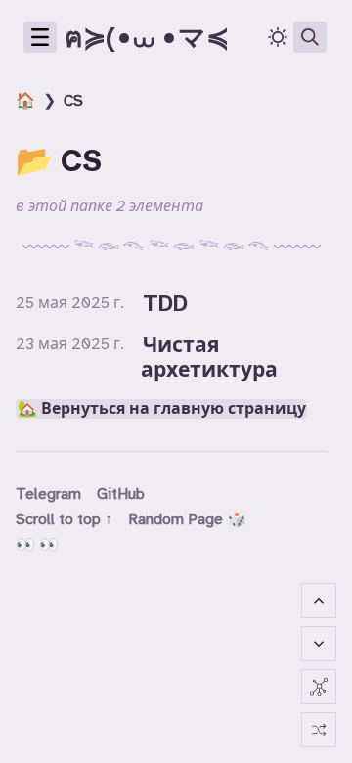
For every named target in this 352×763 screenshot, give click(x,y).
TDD (165, 303)
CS (73, 101)
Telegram (48, 494)
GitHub (121, 494)
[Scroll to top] (318, 600)
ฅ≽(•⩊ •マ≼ (147, 37)
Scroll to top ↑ (64, 519)
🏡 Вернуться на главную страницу (162, 409)
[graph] (318, 686)
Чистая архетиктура (209, 357)
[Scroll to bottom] (318, 643)
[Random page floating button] (318, 729)
